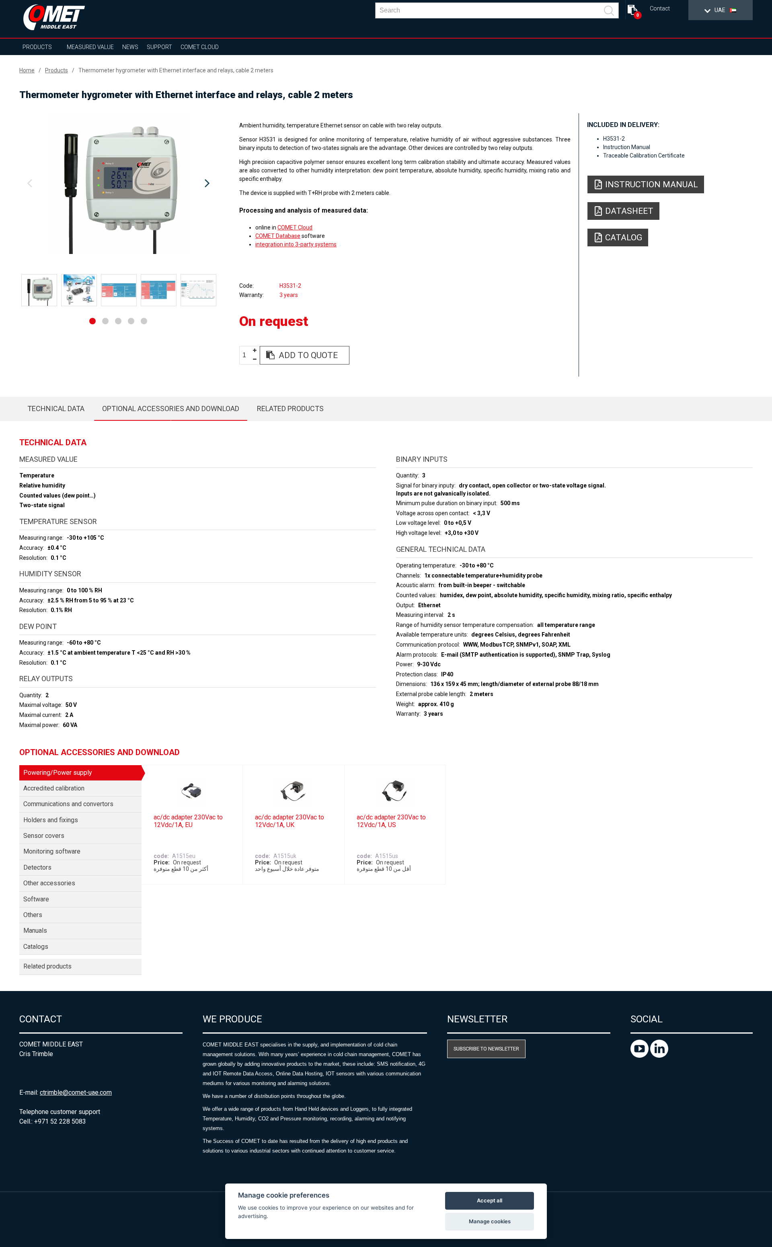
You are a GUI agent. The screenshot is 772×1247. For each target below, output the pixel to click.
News (130, 47)
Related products (290, 408)
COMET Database (277, 236)
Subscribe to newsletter (486, 1049)
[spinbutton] (247, 355)
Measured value (90, 47)
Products (37, 47)
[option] (118, 183)
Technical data (55, 408)
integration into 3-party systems (296, 244)
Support (159, 47)
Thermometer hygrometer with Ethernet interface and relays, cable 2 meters (175, 70)
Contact (660, 8)
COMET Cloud (200, 47)
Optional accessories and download (170, 408)
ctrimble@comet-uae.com (76, 1092)
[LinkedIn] (659, 1055)
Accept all (489, 1200)
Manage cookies (490, 1221)
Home (27, 70)
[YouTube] (640, 1055)
